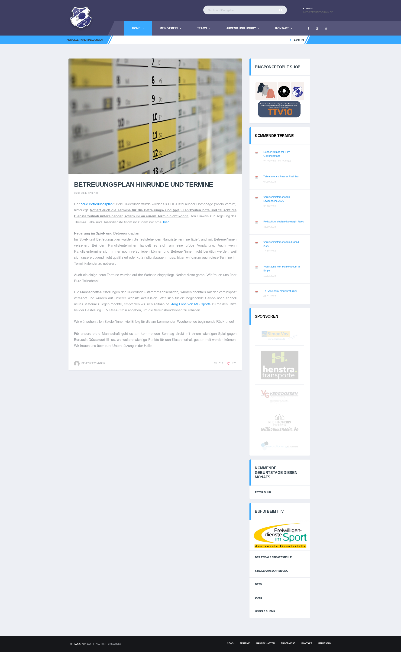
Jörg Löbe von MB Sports (191, 303)
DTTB (258, 584)
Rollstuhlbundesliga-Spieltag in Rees (283, 221)
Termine (245, 643)
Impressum (325, 643)
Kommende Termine (274, 136)
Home (136, 28)
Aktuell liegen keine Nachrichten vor (316, 40)
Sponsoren (266, 316)
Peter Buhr (263, 492)
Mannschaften (265, 643)
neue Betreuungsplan (97, 203)
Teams (202, 28)
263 (234, 363)
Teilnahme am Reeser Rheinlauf (281, 176)
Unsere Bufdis (265, 611)
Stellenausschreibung (271, 570)
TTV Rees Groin (77, 644)
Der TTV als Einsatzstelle (273, 557)
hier (165, 221)
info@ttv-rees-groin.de (318, 12)
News (230, 643)
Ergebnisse (288, 643)
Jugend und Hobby (241, 28)
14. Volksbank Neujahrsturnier (280, 291)
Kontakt (282, 28)
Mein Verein (169, 28)
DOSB (258, 597)
